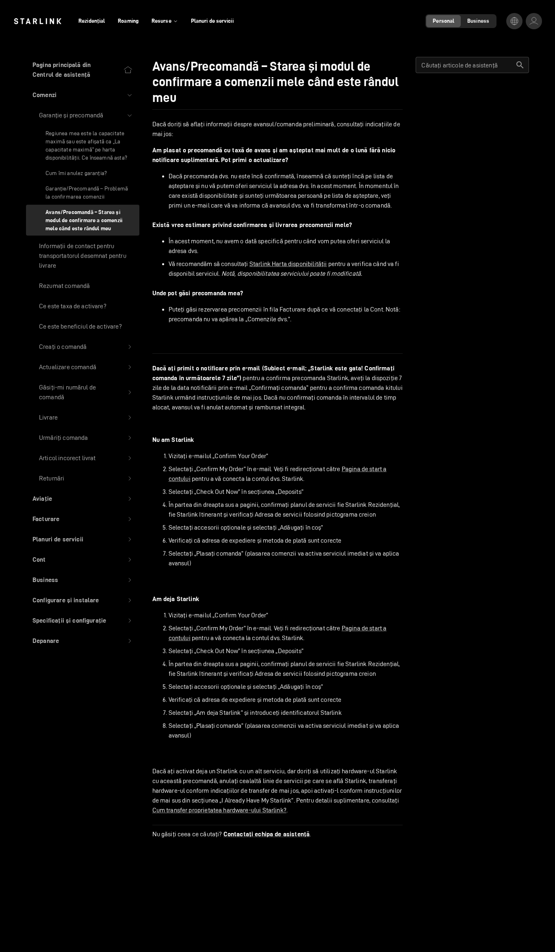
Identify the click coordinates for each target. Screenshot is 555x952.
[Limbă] (514, 21)
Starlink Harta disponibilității (288, 263)
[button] (82, 95)
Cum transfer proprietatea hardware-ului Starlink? (219, 810)
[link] (37, 21)
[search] (520, 65)
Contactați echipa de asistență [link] (266, 834)
